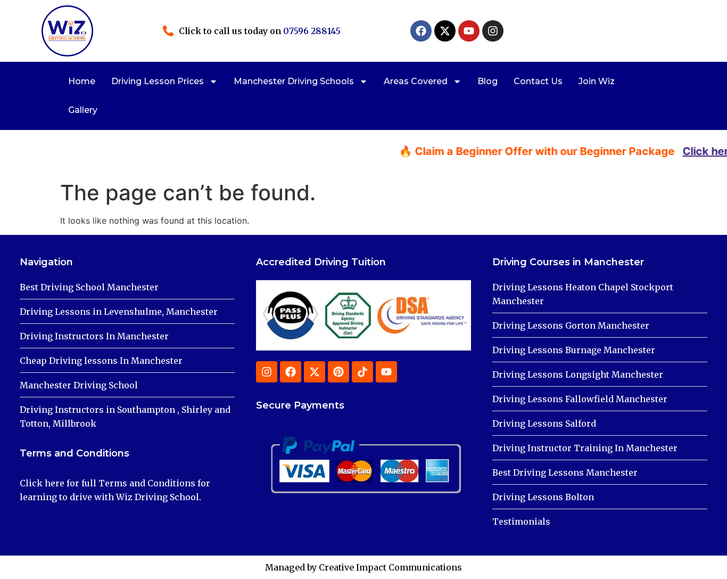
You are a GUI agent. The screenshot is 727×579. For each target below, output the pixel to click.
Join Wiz (597, 81)
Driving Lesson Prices (157, 81)
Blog (487, 81)
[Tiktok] (362, 371)
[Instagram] (492, 31)
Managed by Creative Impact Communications (363, 567)
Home (81, 81)
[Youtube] (469, 31)
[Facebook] (421, 31)
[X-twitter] (445, 31)
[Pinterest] (338, 371)
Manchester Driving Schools (294, 81)
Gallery (82, 110)
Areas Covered (416, 81)
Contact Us (538, 81)
